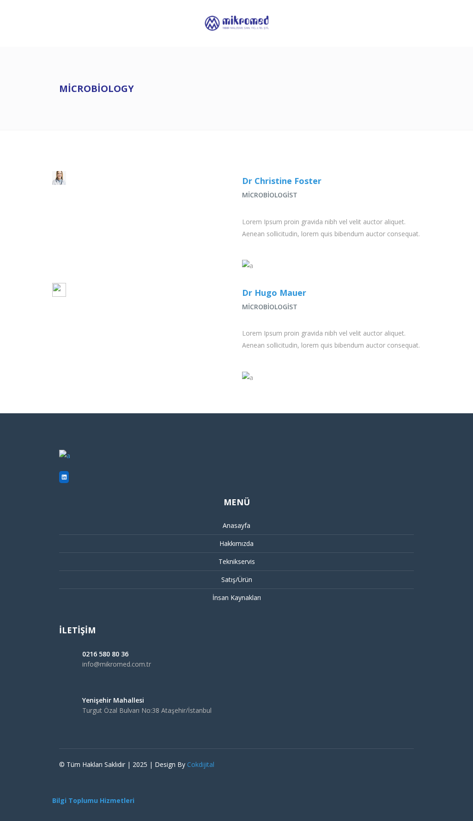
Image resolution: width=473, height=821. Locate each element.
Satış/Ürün (236, 579)
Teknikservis (236, 561)
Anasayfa (236, 525)
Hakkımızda (236, 543)
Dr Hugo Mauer (274, 292)
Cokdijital (200, 764)
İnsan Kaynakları (236, 597)
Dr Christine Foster (281, 180)
